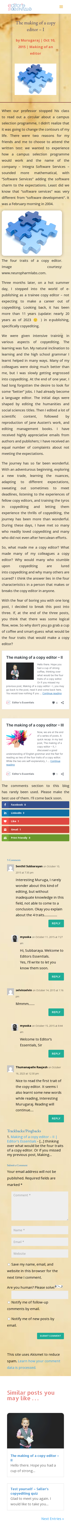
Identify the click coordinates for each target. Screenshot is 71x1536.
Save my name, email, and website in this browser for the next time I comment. (32, 1271)
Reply (56, 923)
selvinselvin (24, 990)
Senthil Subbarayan (29, 866)
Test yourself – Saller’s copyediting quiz (30, 1491)
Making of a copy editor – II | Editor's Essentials (32, 1139)
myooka (25, 937)
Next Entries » (52, 1518)
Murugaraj (30, 40)
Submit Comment (50, 1335)
